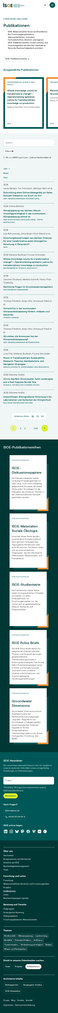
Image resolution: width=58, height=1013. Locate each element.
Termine (20, 1000)
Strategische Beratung (13, 912)
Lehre (6, 895)
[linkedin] (5, 831)
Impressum (8, 1005)
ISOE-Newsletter (12, 991)
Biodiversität (10, 936)
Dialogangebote (10, 916)
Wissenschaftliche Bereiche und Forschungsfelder (26, 884)
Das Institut (8, 855)
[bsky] (17, 831)
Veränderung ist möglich (32, 944)
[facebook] (28, 831)
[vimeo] (34, 831)
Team (5, 870)
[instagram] (11, 831)
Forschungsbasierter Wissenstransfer (20, 919)
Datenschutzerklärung (13, 790)
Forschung (8, 880)
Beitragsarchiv (11, 985)
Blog (13, 1000)
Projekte (7, 887)
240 (36, 428)
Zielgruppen (8, 909)
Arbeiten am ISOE (11, 862)
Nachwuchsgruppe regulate (16, 898)
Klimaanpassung (25, 936)
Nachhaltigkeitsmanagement (16, 866)
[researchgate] (45, 831)
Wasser (48, 944)
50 (42, 416)
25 (37, 416)
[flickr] (39, 831)
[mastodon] (22, 831)
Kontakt (29, 1000)
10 (33, 416)
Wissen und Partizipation (15, 949)
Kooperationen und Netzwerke (17, 859)
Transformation (11, 944)
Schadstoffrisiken (23, 940)
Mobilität (8, 940)
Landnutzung (41, 936)
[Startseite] (13, 5)
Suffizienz (38, 940)
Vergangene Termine (32, 985)
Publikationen (9, 891)
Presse (6, 1000)
